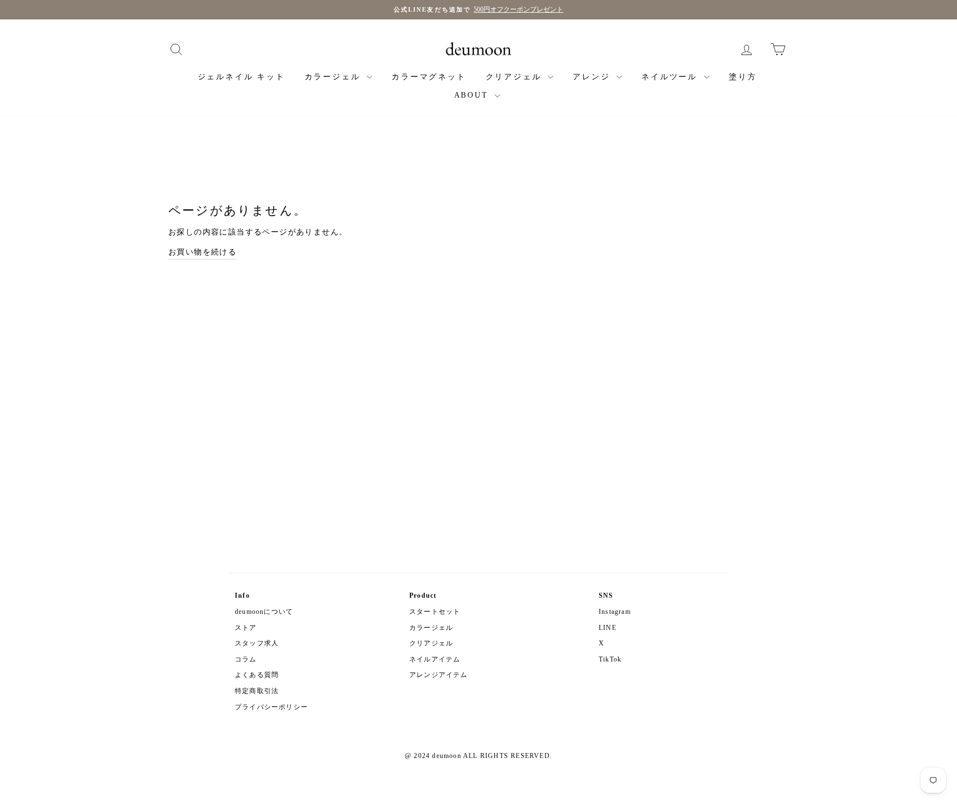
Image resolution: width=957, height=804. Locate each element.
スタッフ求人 (257, 643)
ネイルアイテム (434, 659)
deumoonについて (264, 611)
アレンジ (593, 77)
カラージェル (334, 77)
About (473, 95)
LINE (607, 628)
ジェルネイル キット (241, 77)
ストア (246, 628)
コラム (246, 659)
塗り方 (743, 77)
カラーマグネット (429, 77)
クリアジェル (516, 77)
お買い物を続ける (202, 252)
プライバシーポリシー (271, 707)
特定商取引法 (257, 691)
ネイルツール (671, 77)
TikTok (610, 659)
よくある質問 (257, 675)
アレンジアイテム (438, 675)
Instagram (615, 611)
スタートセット (434, 611)
